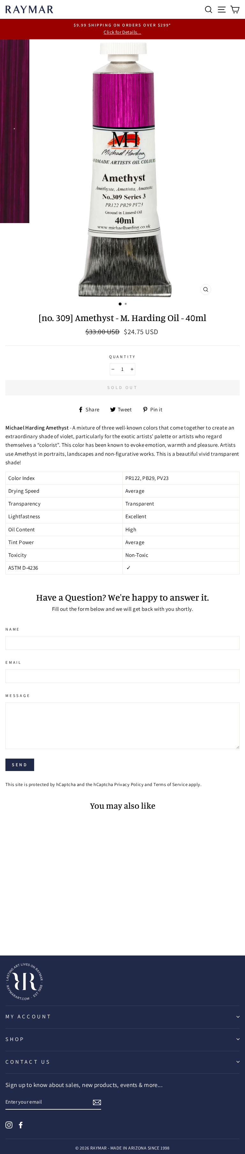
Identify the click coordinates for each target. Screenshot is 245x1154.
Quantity (122, 356)
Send (20, 765)
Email (13, 662)
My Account (28, 1016)
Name (12, 629)
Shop (15, 1039)
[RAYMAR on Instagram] (8, 1124)
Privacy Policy (129, 784)
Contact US (28, 1061)
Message (18, 695)
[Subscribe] (97, 1102)
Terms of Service (170, 784)
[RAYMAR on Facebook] (20, 1124)
